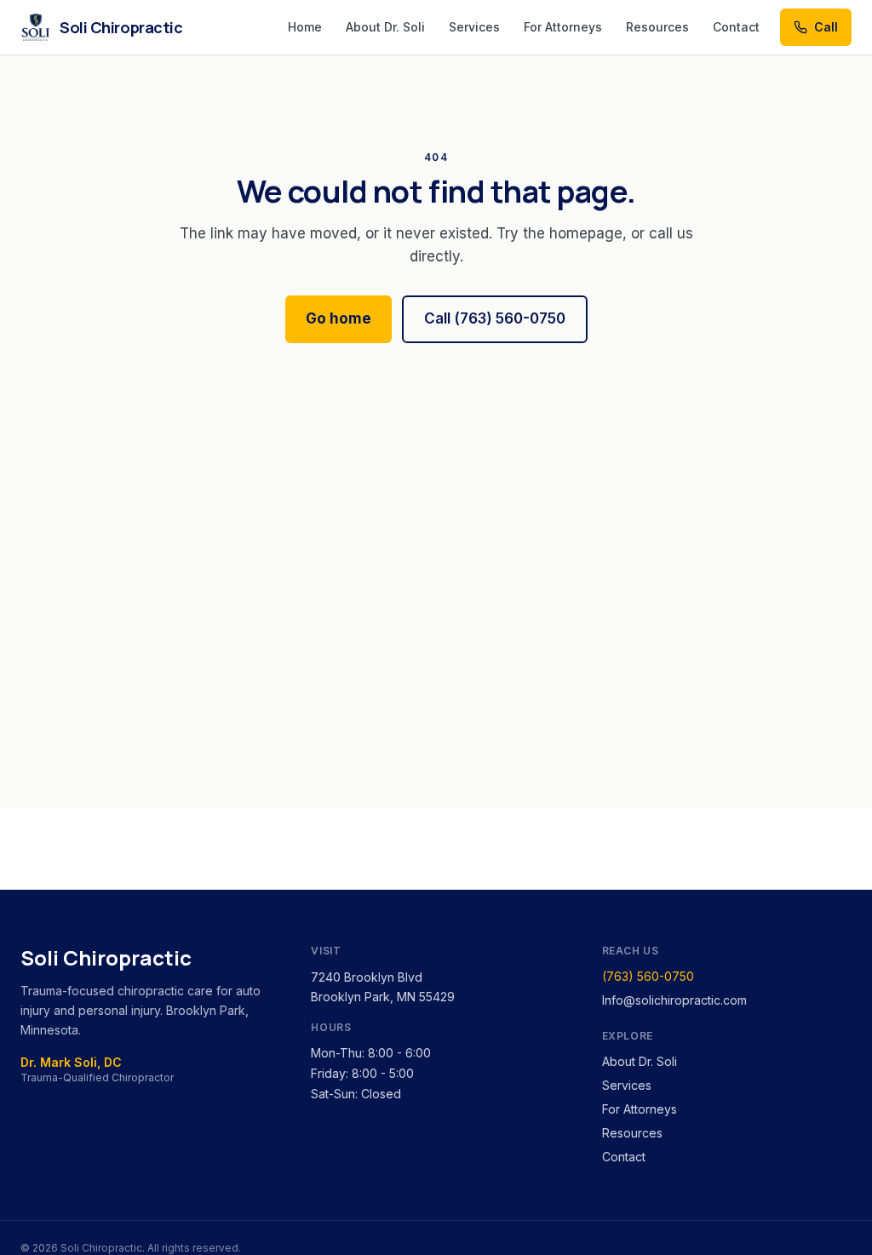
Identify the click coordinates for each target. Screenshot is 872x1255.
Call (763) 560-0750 (494, 318)
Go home (338, 318)
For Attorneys (563, 27)
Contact (736, 27)
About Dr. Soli (385, 27)
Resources (657, 27)
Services (474, 27)
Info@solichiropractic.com (674, 1000)
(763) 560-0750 (648, 976)
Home (305, 27)
